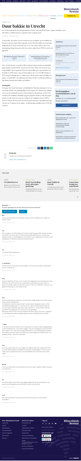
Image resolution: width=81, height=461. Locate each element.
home (3, 1)
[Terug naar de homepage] (71, 10)
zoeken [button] (78, 1)
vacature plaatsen (27, 435)
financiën (21, 16)
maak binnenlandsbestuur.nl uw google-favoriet (30, 442)
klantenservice (26, 423)
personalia (5, 435)
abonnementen (6, 430)
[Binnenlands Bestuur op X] (46, 423)
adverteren (22, 1)
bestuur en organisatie (10, 16)
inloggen (71, 1)
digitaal (46, 16)
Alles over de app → (48, 442)
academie (15, 1)
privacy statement (27, 446)
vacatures (9, 1)
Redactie (5, 36)
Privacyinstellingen (28, 448)
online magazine (43, 1)
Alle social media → (48, 427)
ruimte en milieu (31, 16)
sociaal (40, 16)
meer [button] (66, 1)
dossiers (4, 438)
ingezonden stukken (28, 428)
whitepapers (60, 1)
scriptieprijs (52, 1)
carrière (53, 16)
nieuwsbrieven (26, 430)
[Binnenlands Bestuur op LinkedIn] (49, 423)
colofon (24, 425)
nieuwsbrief (35, 1)
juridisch (60, 16)
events (29, 1)
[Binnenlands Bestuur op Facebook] (43, 423)
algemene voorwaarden (29, 438)
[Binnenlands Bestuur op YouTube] (55, 423)
